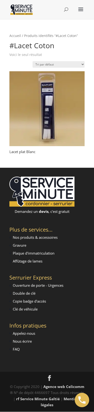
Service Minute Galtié (40, 398)
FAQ (16, 349)
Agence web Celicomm (63, 386)
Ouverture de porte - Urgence (37, 285)
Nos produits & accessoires (35, 237)
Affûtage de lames (27, 261)
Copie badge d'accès (29, 301)
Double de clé (24, 293)
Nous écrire (22, 341)
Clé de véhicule (25, 309)
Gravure (19, 245)
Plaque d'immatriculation (33, 253)
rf (17, 398)
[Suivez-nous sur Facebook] (49, 378)
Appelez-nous (24, 333)
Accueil (15, 35)
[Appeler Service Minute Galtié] (82, 400)
